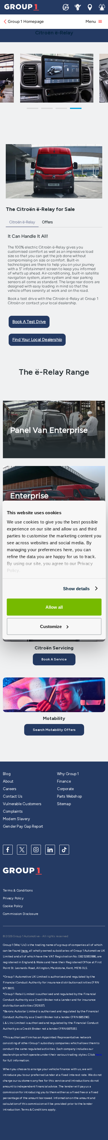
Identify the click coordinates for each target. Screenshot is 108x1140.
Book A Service (54, 659)
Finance (64, 781)
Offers (47, 222)
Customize (51, 626)
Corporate (65, 789)
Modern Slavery (16, 819)
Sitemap (64, 804)
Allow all (54, 607)
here (99, 1055)
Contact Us (12, 796)
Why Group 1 (68, 774)
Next (101, 79)
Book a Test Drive (29, 321)
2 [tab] (47, 109)
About (8, 781)
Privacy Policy (13, 898)
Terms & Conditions (18, 890)
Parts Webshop (69, 796)
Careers (9, 789)
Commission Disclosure (20, 914)
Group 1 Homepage (26, 21)
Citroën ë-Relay (22, 222)
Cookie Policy (13, 906)
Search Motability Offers (54, 730)
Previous (7, 79)
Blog (7, 774)
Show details (76, 588)
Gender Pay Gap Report (23, 826)
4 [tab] (76, 109)
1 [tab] (32, 109)
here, (25, 951)
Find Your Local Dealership (37, 339)
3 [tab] (61, 109)
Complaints (12, 811)
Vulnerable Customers (22, 804)
